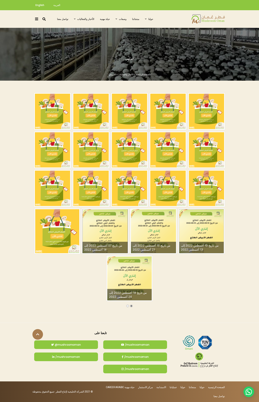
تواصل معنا (62, 19)
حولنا (150, 19)
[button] (44, 19)
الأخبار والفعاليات (85, 19)
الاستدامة (161, 387)
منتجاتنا (135, 19)
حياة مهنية (105, 19)
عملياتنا (173, 387)
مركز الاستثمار (145, 387)
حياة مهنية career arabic (120, 387)
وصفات (123, 19)
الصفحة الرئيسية (143, 74)
